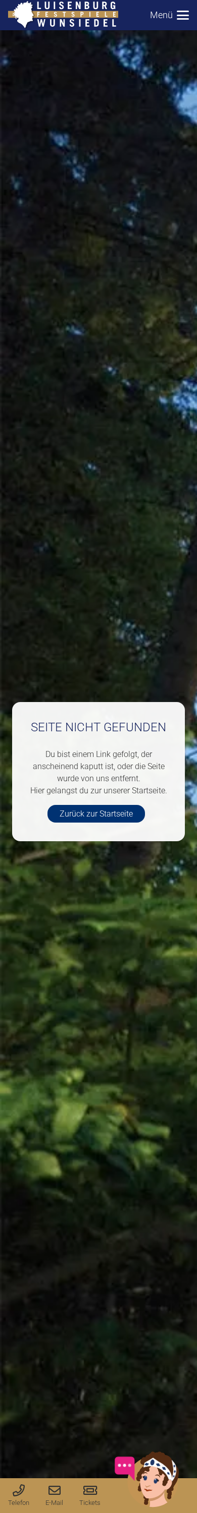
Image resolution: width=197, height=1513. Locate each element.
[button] (169, 15)
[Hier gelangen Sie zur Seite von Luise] (147, 1505)
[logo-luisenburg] (63, 15)
